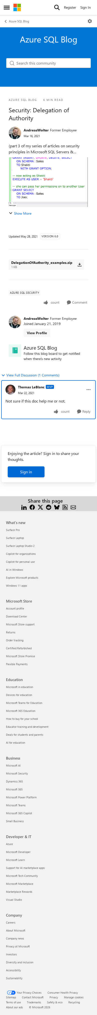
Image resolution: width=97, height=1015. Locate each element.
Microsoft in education (19, 687)
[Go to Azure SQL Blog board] (15, 350)
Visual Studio (14, 899)
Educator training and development (27, 727)
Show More (22, 213)
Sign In (85, 7)
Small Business (15, 821)
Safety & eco (54, 1002)
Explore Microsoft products (22, 577)
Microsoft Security (17, 773)
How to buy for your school (22, 719)
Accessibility (13, 970)
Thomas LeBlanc (31, 387)
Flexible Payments (17, 664)
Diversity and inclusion (19, 962)
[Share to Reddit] (48, 506)
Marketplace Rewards (19, 891)
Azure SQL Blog (19, 21)
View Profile (37, 332)
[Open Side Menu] (6, 7)
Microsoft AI (13, 765)
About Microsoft (15, 930)
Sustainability (14, 978)
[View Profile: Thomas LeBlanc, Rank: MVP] (10, 390)
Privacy (53, 997)
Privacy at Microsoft (18, 946)
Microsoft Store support (20, 624)
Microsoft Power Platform (21, 797)
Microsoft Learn (15, 860)
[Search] (57, 7)
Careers (10, 922)
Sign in (26, 471)
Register (70, 7)
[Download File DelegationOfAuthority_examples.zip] (79, 264)
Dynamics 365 (14, 781)
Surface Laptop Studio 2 (20, 546)
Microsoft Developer (18, 852)
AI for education (15, 742)
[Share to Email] (73, 506)
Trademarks (34, 1002)
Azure (9, 844)
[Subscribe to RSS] (65, 506)
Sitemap (11, 997)
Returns (10, 632)
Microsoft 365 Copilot (19, 813)
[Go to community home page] (17, 7)
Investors (11, 954)
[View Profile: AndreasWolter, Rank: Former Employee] (15, 133)
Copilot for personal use (20, 562)
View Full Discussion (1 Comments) (32, 375)
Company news (15, 938)
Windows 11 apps (16, 585)
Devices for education (19, 695)
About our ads (14, 1007)
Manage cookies (74, 997)
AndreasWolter (36, 130)
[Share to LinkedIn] (24, 506)
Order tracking (14, 640)
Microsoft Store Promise (20, 656)
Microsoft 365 (14, 789)
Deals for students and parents (24, 734)
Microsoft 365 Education (20, 711)
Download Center (16, 616)
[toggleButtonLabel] (89, 21)
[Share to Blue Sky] (56, 506)
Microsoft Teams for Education (24, 703)
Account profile (15, 608)
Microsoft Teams (16, 805)
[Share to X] (40, 506)
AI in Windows (14, 569)
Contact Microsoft (33, 997)
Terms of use (13, 1002)
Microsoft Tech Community (22, 876)
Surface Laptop (15, 538)
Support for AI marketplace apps (25, 868)
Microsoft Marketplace (19, 884)
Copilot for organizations (21, 554)
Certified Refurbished (19, 648)
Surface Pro (13, 530)
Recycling (74, 1002)
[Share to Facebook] (32, 506)
